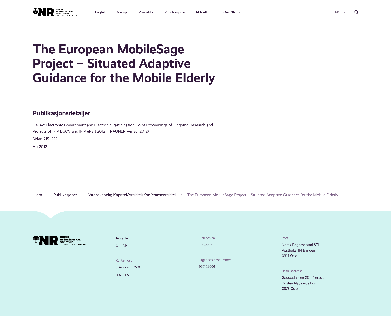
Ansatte (122, 238)
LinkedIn (205, 245)
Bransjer (122, 12)
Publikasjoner (175, 12)
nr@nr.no (122, 274)
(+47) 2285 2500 (128, 267)
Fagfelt (100, 12)
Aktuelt (201, 12)
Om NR (229, 12)
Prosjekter (146, 12)
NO (337, 12)
